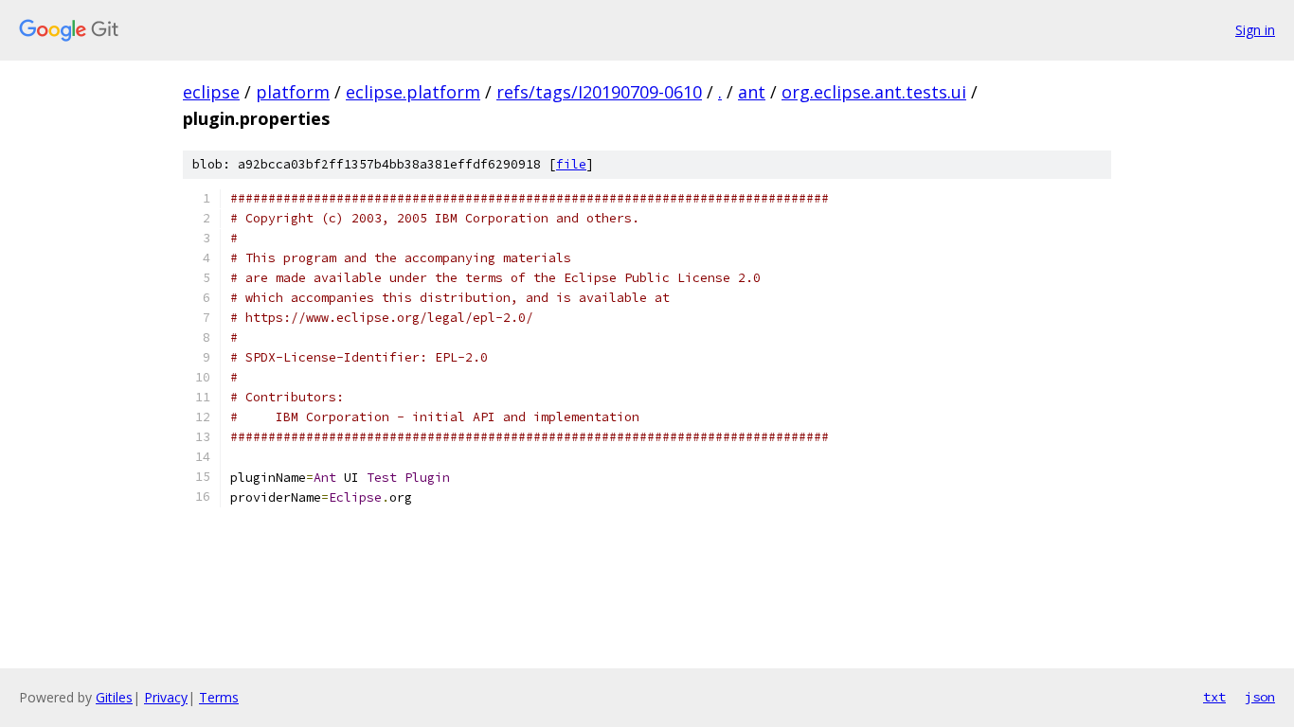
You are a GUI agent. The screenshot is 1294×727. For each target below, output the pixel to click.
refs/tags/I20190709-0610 (599, 91)
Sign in (1255, 30)
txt (1214, 696)
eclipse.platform (413, 91)
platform (293, 91)
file (571, 164)
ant (751, 91)
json (1260, 696)
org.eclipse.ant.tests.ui (874, 91)
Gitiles (114, 697)
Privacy (166, 697)
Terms (219, 697)
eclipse (211, 91)
